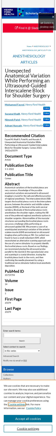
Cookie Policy (33, 408)
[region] (28, 408)
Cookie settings (16, 404)
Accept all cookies (28, 418)
